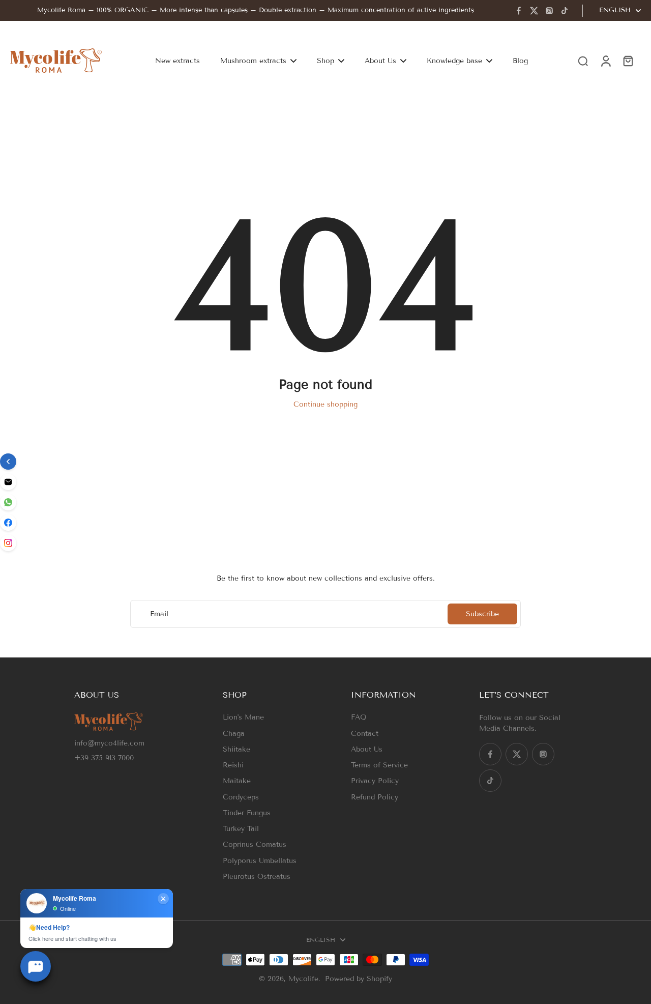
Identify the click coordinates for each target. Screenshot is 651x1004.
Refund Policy (374, 797)
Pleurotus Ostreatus (256, 876)
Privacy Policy (375, 781)
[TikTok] (564, 11)
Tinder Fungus (247, 813)
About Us (366, 749)
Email (159, 614)
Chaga (234, 733)
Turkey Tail (241, 828)
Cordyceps (241, 797)
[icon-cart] (627, 60)
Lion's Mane (243, 717)
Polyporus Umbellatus (260, 860)
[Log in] (605, 60)
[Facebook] (518, 11)
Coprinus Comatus (254, 844)
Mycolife (303, 978)
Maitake (237, 781)
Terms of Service (379, 765)
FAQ (359, 717)
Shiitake (236, 749)
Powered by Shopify (358, 978)
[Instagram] (549, 11)
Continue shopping (325, 404)
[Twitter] (534, 11)
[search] (583, 60)
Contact (364, 733)
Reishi (233, 765)
